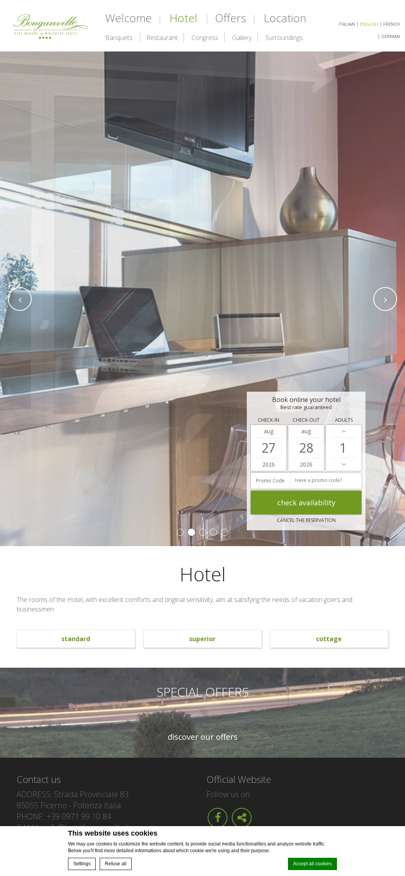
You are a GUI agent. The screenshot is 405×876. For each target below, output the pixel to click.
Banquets (118, 37)
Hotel (183, 17)
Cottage (329, 638)
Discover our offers (203, 737)
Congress (204, 37)
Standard (75, 638)
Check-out (306, 420)
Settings (82, 863)
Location (285, 17)
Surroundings (284, 37)
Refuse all (116, 863)
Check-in (268, 420)
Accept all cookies (312, 863)
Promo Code (270, 480)
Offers (230, 17)
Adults (344, 420)
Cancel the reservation (306, 520)
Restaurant (162, 37)
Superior (202, 638)
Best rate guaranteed (306, 407)
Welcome (128, 17)
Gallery (242, 37)
